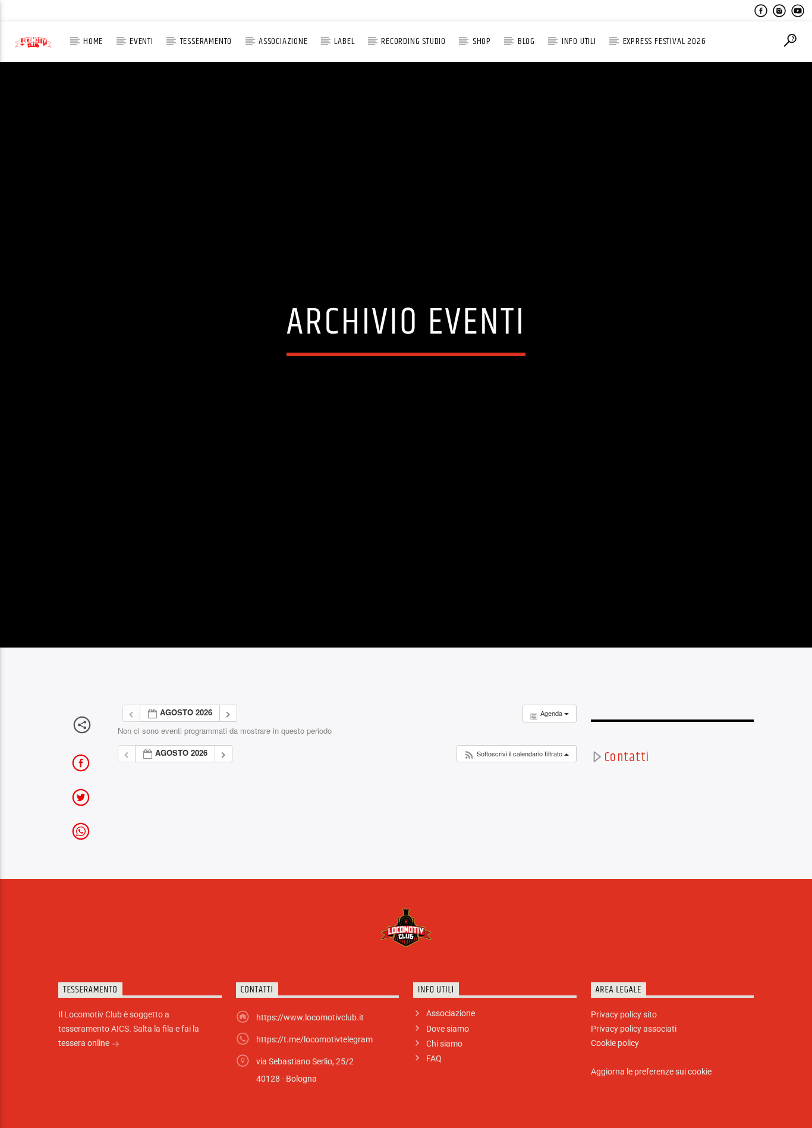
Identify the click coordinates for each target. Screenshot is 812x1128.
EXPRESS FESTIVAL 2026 (664, 41)
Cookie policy (615, 1082)
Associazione (283, 41)
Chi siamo (444, 1083)
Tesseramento (206, 41)
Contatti (627, 795)
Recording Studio (413, 41)
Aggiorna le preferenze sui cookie (651, 1111)
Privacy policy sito (624, 1053)
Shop (482, 41)
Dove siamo (447, 1068)
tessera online (84, 1082)
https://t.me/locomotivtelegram (314, 1078)
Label (344, 41)
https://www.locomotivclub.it (310, 1056)
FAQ (434, 1097)
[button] (516, 793)
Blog (526, 41)
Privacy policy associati (633, 1068)
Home (93, 41)
